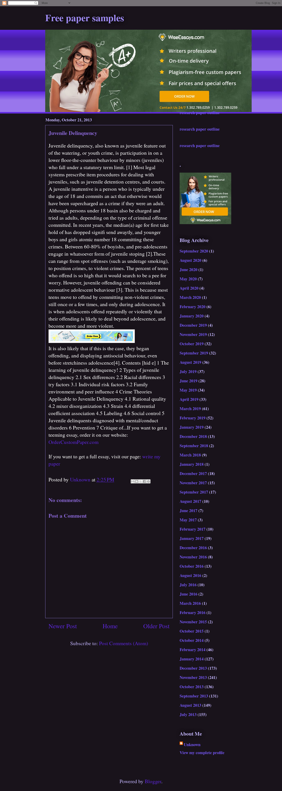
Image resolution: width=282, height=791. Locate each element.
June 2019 (188, 381)
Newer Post (63, 626)
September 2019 (194, 353)
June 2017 (188, 511)
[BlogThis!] (137, 481)
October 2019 (192, 344)
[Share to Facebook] (144, 481)
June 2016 (188, 594)
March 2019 (190, 409)
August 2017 (190, 501)
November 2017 (193, 483)
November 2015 (193, 622)
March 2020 (190, 297)
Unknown (192, 745)
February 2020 (192, 307)
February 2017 (192, 529)
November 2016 (193, 557)
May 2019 (188, 390)
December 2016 (193, 548)
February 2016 (192, 612)
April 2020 (189, 288)
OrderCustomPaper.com (73, 442)
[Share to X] (141, 481)
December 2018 (193, 436)
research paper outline (200, 113)
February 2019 (192, 418)
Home (110, 626)
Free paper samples (84, 18)
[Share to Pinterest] (148, 481)
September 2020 (194, 251)
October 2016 (192, 566)
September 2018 (194, 446)
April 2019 (189, 399)
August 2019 (190, 362)
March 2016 (190, 603)
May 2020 (188, 279)
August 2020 (190, 260)
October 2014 (192, 640)
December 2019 (193, 325)
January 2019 (192, 427)
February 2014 (192, 650)
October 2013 (192, 687)
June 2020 (188, 270)
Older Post (156, 626)
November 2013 (193, 677)
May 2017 (188, 520)
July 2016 (188, 585)
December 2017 (193, 473)
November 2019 (193, 334)
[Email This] (133, 481)
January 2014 (192, 659)
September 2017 (194, 492)
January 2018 (192, 464)
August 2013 (190, 705)
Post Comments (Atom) (123, 643)
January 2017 (192, 538)
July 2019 (188, 371)
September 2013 (194, 696)
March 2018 (190, 455)
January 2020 (192, 316)
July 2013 (188, 714)
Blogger (153, 781)
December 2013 (193, 668)
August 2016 (190, 575)
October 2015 (192, 631)
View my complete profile (202, 753)
